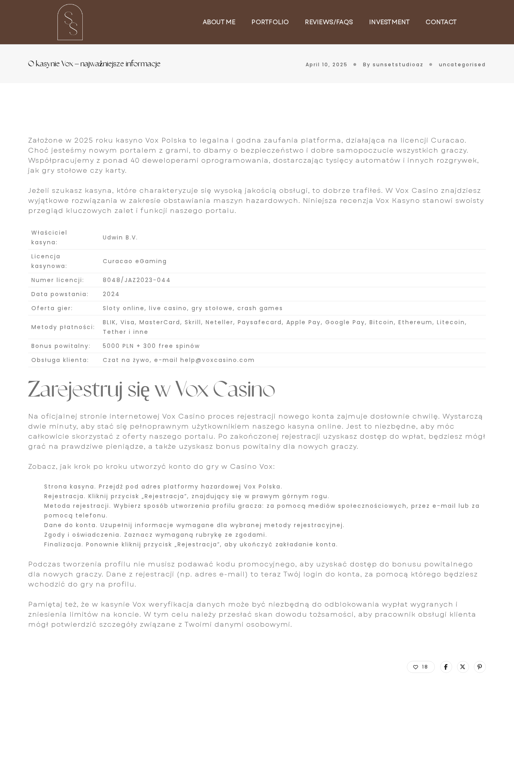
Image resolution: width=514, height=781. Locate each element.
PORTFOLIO (270, 22)
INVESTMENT (389, 22)
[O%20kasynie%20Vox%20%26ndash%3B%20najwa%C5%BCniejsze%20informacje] (446, 667)
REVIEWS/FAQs (329, 22)
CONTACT (441, 22)
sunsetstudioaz (398, 64)
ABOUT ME (219, 22)
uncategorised (462, 64)
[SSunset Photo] (70, 21)
